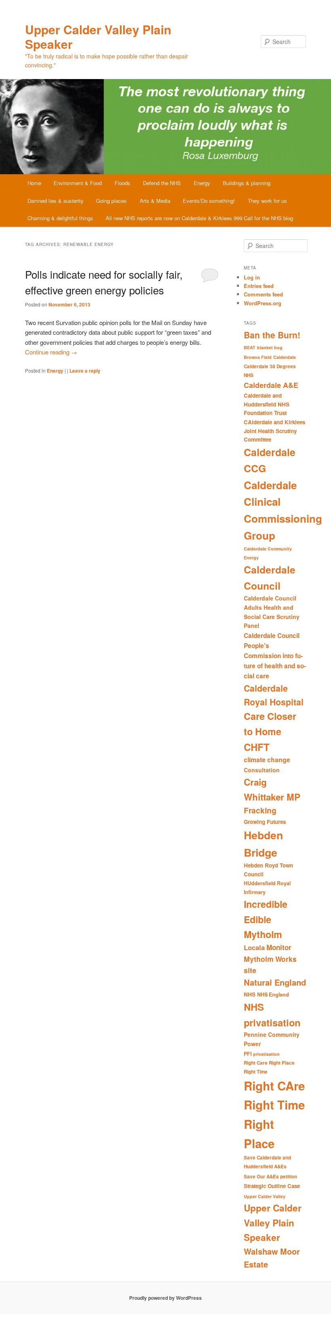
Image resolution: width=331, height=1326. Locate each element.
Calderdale (284, 357)
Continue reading (51, 352)
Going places (111, 200)
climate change (267, 759)
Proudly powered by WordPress (165, 1297)
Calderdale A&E (271, 385)
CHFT (257, 747)
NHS (250, 994)
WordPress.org (262, 303)
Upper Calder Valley (264, 1196)
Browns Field (258, 357)
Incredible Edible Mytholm (265, 919)
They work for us (267, 200)
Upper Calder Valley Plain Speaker (98, 36)
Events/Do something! (209, 200)
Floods (122, 183)
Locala (254, 947)
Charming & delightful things (60, 218)
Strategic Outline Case (272, 1186)
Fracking (260, 810)
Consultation (262, 770)
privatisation (266, 1054)
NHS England (273, 994)
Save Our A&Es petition (270, 1176)
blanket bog (270, 347)
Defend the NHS (162, 183)
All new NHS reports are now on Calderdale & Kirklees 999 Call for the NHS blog (199, 218)
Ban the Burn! (272, 335)
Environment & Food (78, 183)
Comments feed (263, 294)
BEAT (250, 347)
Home (34, 183)
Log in (252, 277)
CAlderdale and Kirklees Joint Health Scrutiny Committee (274, 430)
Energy (202, 183)
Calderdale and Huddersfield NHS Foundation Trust (266, 404)
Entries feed (259, 286)
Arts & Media (155, 200)
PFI (247, 1053)
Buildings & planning (246, 183)
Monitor (278, 947)
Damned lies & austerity (55, 200)
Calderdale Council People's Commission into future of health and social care (275, 655)
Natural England (275, 982)
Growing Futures (265, 822)
